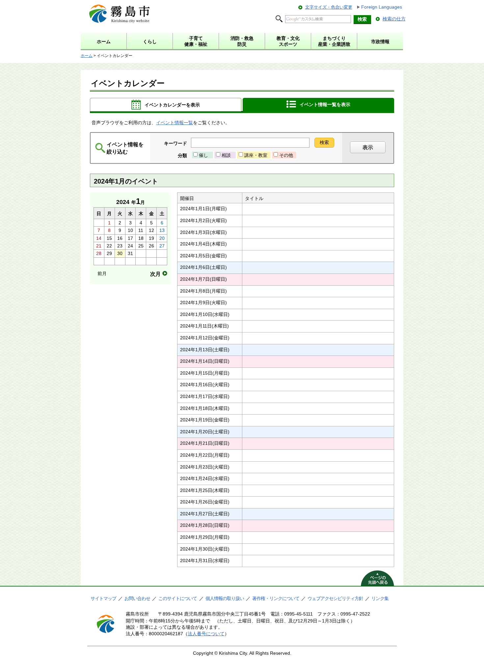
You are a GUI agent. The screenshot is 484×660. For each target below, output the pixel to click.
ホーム (87, 55)
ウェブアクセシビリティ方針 (335, 598)
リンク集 (380, 598)
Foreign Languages (381, 7)
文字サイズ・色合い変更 (328, 7)
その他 (286, 155)
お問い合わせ (137, 598)
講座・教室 (255, 155)
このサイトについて (177, 598)
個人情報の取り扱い (224, 598)
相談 (226, 155)
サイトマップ (103, 598)
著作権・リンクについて (275, 598)
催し (203, 155)
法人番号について (206, 633)
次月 (155, 274)
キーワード (175, 143)
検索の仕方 (394, 18)
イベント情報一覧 (174, 122)
